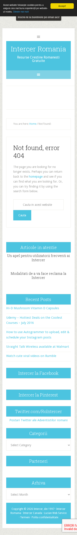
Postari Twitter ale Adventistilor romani (38, 420)
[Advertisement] (42, 96)
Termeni (25, 517)
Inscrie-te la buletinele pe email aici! (38, 17)
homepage (36, 176)
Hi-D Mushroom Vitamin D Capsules (32, 308)
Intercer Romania (38, 48)
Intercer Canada (32, 513)
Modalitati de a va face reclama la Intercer (38, 275)
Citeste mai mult (21, 11)
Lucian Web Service (55, 513)
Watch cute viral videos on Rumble (31, 356)
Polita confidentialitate (45, 517)
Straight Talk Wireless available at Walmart (37, 347)
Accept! (62, 6)
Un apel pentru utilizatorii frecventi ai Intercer (38, 257)
